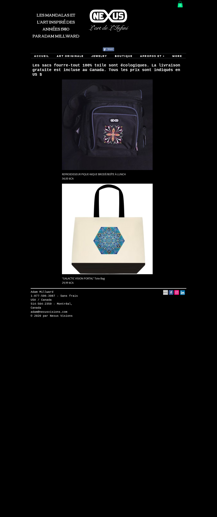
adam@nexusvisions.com (49, 312)
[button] (180, 4)
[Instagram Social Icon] (176, 292)
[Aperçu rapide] (107, 124)
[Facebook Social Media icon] (171, 292)
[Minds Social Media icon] (165, 292)
